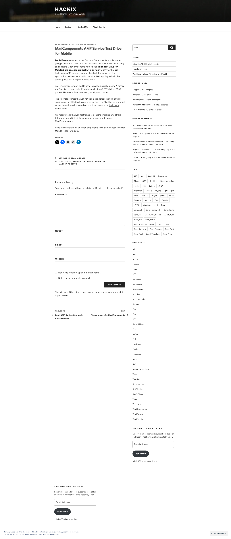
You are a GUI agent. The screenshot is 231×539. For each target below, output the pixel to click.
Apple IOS (100, 162)
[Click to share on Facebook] (62, 142)
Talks (134, 374)
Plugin (135, 349)
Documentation (167, 181)
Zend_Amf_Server (153, 215)
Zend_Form (150, 219)
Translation (137, 379)
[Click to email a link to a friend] (68, 142)
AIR (76, 158)
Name (59, 231)
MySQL (158, 191)
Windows (147, 205)
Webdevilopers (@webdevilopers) (146, 141)
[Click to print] (73, 142)
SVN (134, 364)
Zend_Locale (163, 224)
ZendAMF (138, 210)
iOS (134, 329)
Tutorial (165, 200)
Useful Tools (137, 394)
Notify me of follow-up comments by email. (79, 272)
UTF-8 (136, 205)
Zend (163, 205)
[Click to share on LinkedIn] (78, 142)
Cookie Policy (55, 534)
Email (58, 245)
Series (68, 27)
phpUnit (144, 195)
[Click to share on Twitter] (57, 142)
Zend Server (137, 414)
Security (137, 200)
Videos (135, 399)
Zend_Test (169, 229)
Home (57, 27)
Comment (61, 194)
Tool (156, 200)
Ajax (143, 176)
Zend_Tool (138, 234)
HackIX (66, 9)
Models (149, 191)
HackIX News (138, 324)
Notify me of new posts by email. (74, 278)
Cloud (136, 181)
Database (136, 279)
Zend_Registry (140, 229)
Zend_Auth (169, 215)
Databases (137, 284)
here (121, 63)
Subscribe (141, 453)
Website (59, 259)
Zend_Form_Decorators (144, 224)
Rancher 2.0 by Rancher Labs (145, 95)
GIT (134, 319)
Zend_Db (138, 219)
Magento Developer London (144, 149)
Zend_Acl (138, 215)
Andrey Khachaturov (141, 125)
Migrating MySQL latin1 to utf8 (145, 64)
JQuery (152, 186)
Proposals (136, 354)
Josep (134, 133)
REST (171, 195)
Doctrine (153, 181)
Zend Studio (169, 210)
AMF (57, 86)
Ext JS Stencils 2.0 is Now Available (147, 110)
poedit (162, 195)
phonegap (169, 191)
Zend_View (167, 234)
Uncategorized (138, 384)
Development (66, 158)
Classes (135, 264)
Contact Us (83, 27)
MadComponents (68, 164)
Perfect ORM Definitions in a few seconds (150, 105)
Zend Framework (153, 210)
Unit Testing (137, 389)
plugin (154, 195)
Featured (136, 304)
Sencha (148, 200)
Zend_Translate (152, 234)
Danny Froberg (88, 44)
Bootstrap (162, 176)
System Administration (142, 369)
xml (156, 205)
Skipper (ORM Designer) (142, 89)
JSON (161, 186)
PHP (136, 195)
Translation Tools (139, 69)
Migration (138, 191)
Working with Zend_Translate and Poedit (149, 74)
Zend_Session (155, 229)
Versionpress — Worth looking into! (147, 99)
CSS (144, 181)
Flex (61, 162)
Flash (82, 158)
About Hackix (99, 27)
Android (77, 162)
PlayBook (88, 162)
